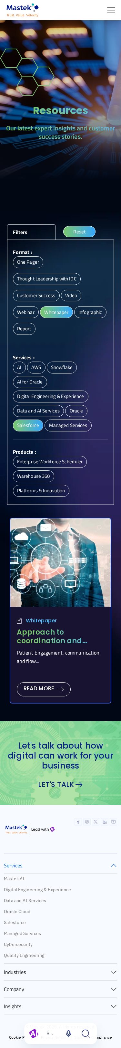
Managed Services (68, 425)
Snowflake (62, 367)
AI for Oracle (30, 381)
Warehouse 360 (33, 476)
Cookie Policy (21, 1037)
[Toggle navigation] (111, 10)
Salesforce (28, 425)
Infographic (90, 312)
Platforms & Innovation (41, 490)
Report (24, 328)
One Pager (28, 262)
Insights (12, 1006)
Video (71, 295)
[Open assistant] (86, 1033)
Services (13, 865)
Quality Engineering (24, 955)
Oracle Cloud (17, 911)
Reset (79, 231)
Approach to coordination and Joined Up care (49, 640)
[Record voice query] (68, 1033)
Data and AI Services (38, 410)
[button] (31, 232)
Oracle (76, 410)
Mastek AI (14, 879)
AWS (36, 367)
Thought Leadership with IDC (46, 278)
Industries (15, 972)
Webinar (26, 312)
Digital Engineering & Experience (50, 396)
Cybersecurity (18, 944)
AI (19, 367)
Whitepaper (56, 312)
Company (14, 989)
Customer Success (36, 295)
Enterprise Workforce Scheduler (50, 461)
